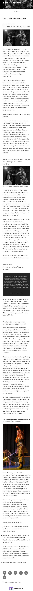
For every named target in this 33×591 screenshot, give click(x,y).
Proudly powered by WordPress (12, 582)
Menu (17, 12)
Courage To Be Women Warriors (16, 26)
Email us (14, 549)
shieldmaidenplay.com (15, 522)
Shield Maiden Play (9, 299)
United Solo (6, 535)
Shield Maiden (13, 2)
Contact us (6, 526)
